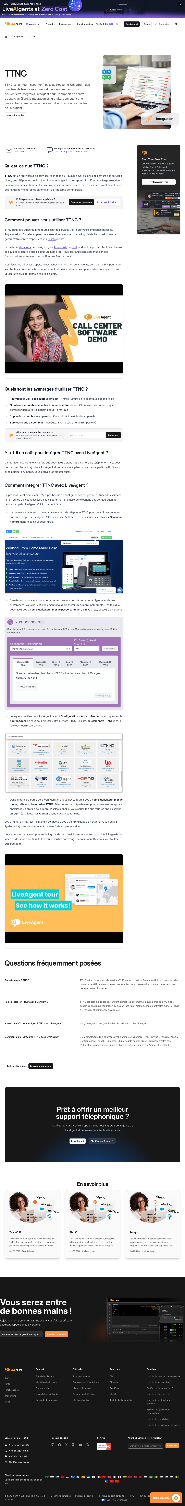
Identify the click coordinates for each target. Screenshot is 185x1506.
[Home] (6, 36)
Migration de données (46, 1382)
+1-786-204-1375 (18, 1456)
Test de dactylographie (121, 1400)
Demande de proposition (47, 1400)
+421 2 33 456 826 (19, 1444)
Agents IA (34, 24)
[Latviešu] (130, 1477)
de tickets (25, 247)
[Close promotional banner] (180, 4)
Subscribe (172, 1445)
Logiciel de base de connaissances (163, 1376)
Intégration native (15, 115)
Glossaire (114, 1382)
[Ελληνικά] (73, 1477)
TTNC (33, 36)
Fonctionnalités (12, 1390)
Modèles (114, 1394)
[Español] (83, 1477)
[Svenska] (177, 1477)
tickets (52, 239)
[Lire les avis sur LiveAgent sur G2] (104, 1446)
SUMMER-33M (17, 14)
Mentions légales (81, 1400)
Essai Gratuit (77, 1141)
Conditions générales (61, 1496)
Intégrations (19, 36)
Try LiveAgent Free (158, 182)
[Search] (119, 24)
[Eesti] (88, 1477)
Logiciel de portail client (158, 1419)
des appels (40, 103)
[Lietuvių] (125, 1477)
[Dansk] (62, 1477)
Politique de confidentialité (111, 1496)
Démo (147, 24)
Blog (112, 1376)
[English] (78, 1477)
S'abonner (113, 435)
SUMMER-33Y (45, 14)
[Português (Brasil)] (151, 1477)
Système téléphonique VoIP (160, 1388)
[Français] (99, 1477)
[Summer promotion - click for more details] (92, 9)
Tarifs (7, 1384)
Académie (114, 1388)
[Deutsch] (67, 1477)
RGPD (131, 1496)
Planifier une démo (56, 1334)
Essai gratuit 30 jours (108, 202)
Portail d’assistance (45, 1376)
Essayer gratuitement (40, 1066)
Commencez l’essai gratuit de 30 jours (21, 1334)
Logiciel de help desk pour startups (163, 1425)
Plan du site (144, 1496)
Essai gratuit (132, 24)
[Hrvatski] (104, 1477)
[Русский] (161, 1477)
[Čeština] (57, 1477)
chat (74, 247)
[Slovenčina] (166, 1477)
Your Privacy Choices (117, 1500)
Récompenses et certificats (86, 1382)
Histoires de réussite (82, 1388)
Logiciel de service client (158, 1382)
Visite (7, 1401)
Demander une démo (81, 202)
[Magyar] (109, 1477)
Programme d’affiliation (84, 1394)
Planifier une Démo (100, 1141)
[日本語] (119, 1477)
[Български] (52, 1477)
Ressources (65, 24)
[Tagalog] (106, 1481)
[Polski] (145, 1477)
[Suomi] (93, 1477)
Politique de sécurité (85, 1496)
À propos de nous (81, 1376)
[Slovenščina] (171, 1477)
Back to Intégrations (17, 1066)
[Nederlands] (135, 1477)
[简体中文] (117, 1481)
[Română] (156, 1477)
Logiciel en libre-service (158, 1394)
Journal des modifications (48, 1394)
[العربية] (47, 1477)
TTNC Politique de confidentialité (70, 151)
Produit (49, 24)
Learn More (19, 151)
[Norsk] (140, 1477)
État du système (43, 1388)
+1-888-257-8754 (18, 1450)
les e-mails (60, 247)
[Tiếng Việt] (112, 1481)
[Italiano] (114, 1477)
